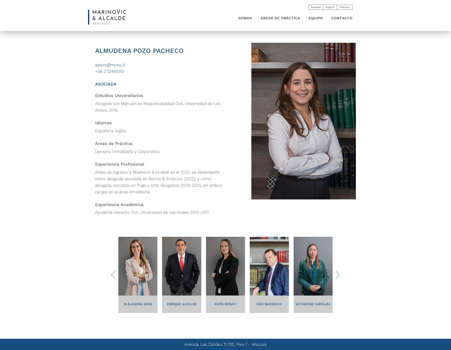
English (330, 7)
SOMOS (245, 18)
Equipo (315, 18)
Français (344, 7)
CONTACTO (341, 18)
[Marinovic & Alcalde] (107, 17)
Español (316, 7)
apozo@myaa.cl (110, 64)
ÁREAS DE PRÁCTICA (280, 18)
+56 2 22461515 (109, 71)
